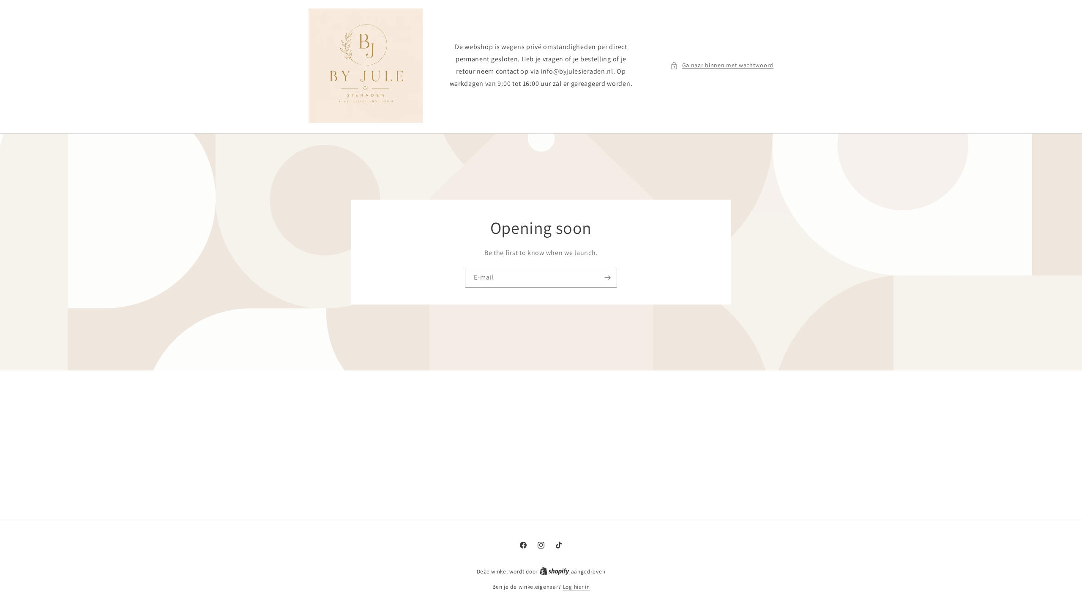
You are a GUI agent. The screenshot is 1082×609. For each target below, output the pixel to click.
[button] (721, 65)
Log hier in (576, 586)
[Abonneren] (607, 278)
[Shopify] (555, 571)
